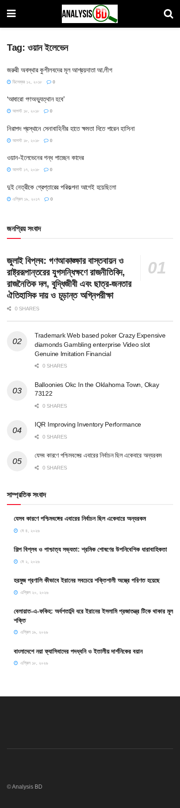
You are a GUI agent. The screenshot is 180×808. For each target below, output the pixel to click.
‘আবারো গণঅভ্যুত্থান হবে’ (35, 99)
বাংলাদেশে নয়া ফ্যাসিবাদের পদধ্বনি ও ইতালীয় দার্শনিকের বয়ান (78, 651)
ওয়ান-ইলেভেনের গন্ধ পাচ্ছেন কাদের (45, 157)
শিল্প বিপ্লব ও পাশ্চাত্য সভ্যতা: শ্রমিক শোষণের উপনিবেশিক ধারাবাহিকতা (90, 549)
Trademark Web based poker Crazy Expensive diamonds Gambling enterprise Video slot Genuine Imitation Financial (100, 344)
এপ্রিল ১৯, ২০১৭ (25, 199)
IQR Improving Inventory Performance (88, 424)
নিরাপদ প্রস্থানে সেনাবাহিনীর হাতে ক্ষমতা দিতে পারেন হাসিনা (71, 128)
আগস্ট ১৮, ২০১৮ (25, 110)
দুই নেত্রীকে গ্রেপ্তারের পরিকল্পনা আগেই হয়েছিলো (61, 187)
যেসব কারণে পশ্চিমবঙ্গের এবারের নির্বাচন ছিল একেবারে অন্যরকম (98, 455)
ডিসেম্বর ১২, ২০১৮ (26, 81)
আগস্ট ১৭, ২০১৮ (25, 169)
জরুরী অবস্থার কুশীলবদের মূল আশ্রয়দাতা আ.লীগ (59, 70)
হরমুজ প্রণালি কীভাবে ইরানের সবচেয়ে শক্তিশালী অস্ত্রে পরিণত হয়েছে (87, 580)
